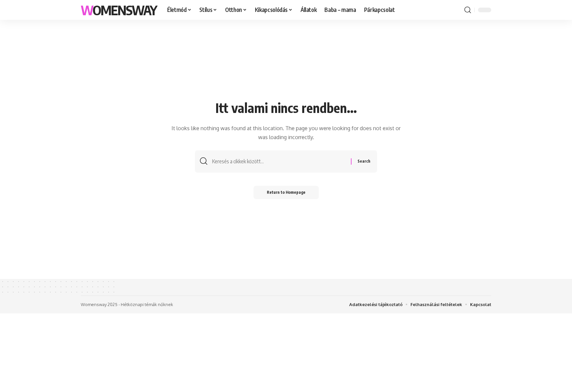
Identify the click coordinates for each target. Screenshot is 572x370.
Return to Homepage (286, 192)
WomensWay (119, 10)
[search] (467, 10)
